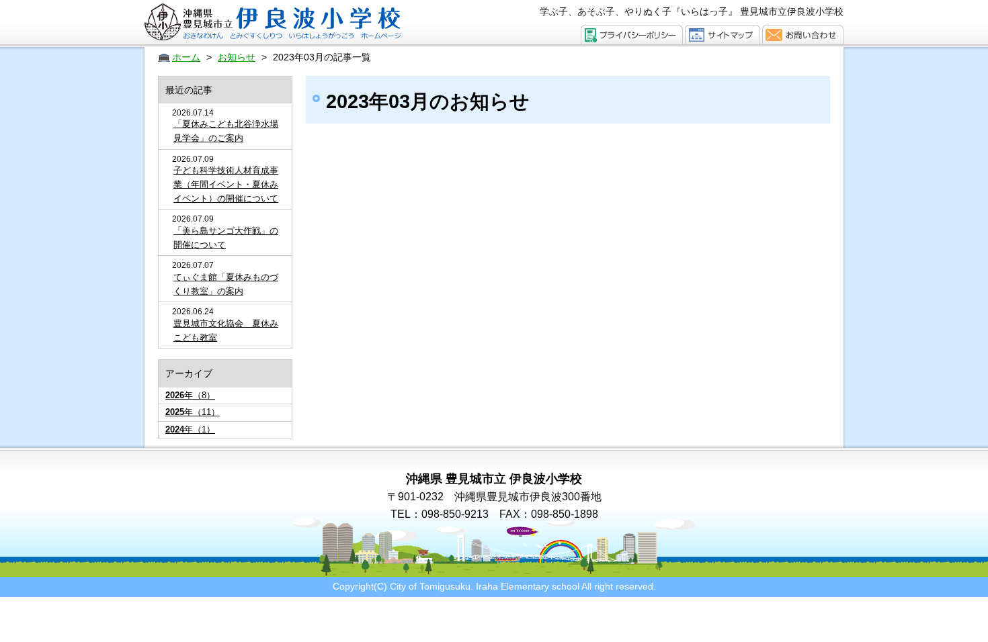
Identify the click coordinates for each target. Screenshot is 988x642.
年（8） (190, 395)
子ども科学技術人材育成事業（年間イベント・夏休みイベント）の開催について (225, 184)
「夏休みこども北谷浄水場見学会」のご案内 (225, 131)
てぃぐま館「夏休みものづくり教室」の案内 (225, 284)
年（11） (192, 412)
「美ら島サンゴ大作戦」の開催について (225, 238)
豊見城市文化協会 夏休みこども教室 (225, 330)
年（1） (190, 429)
